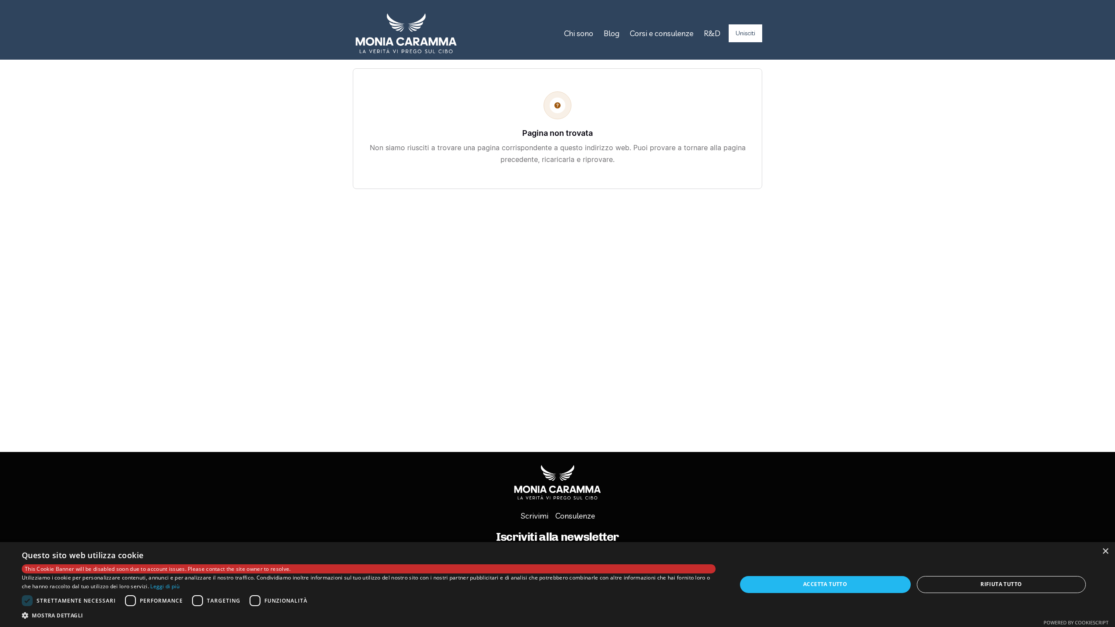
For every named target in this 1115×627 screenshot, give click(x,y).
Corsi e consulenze (661, 33)
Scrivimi (534, 516)
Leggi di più (164, 586)
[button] (369, 615)
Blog (611, 33)
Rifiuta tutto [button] (1001, 584)
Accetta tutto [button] (825, 584)
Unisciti (745, 33)
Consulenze (575, 516)
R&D (712, 33)
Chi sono (578, 33)
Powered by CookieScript (1076, 622)
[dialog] (557, 584)
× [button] (1105, 551)
